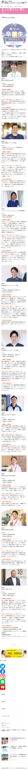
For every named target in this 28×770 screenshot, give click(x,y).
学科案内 (3, 701)
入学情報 (3, 708)
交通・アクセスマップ (5, 723)
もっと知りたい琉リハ (5, 716)
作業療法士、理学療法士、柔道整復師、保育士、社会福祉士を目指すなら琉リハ (13, 730)
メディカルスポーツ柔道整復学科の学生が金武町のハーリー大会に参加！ (18, 756)
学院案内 (3, 694)
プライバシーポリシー (5, 727)
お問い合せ (3, 725)
